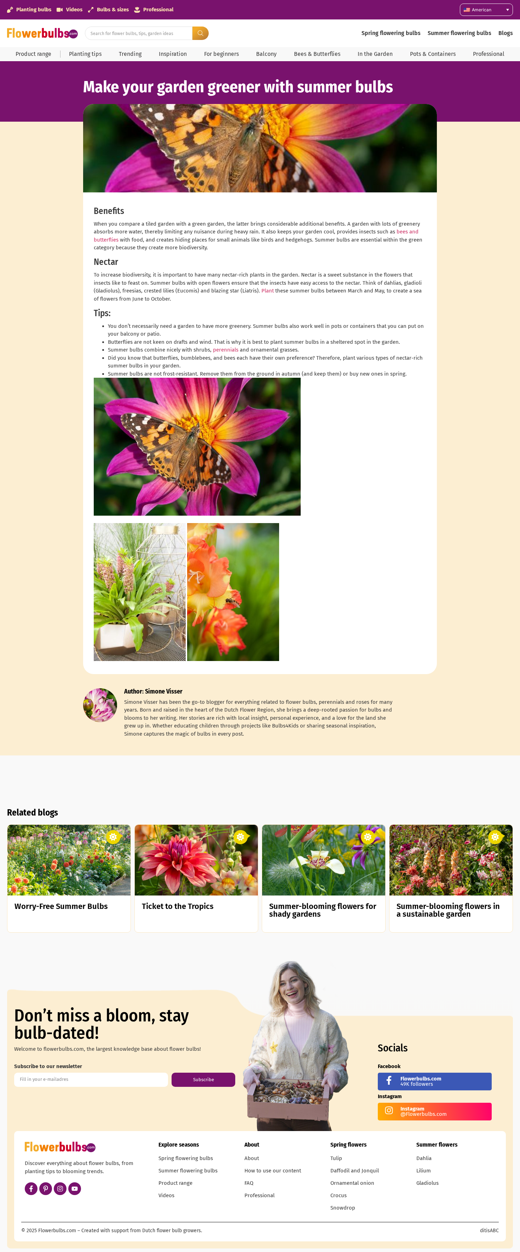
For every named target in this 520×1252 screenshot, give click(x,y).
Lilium (423, 1170)
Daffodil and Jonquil (354, 1170)
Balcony (266, 54)
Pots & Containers (433, 54)
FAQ (248, 1183)
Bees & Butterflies (317, 54)
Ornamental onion (352, 1183)
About (251, 1158)
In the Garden (375, 54)
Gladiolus (427, 1183)
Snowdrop (342, 1208)
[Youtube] (74, 1188)
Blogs (505, 33)
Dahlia (424, 1158)
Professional (488, 54)
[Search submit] (200, 33)
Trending (130, 54)
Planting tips (85, 54)
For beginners (221, 54)
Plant (267, 291)
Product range (33, 54)
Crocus (338, 1195)
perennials (225, 350)
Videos (166, 1195)
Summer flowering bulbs (459, 33)
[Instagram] (60, 1188)
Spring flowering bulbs (391, 33)
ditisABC (489, 1231)
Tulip (336, 1158)
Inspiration (173, 54)
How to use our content (272, 1170)
